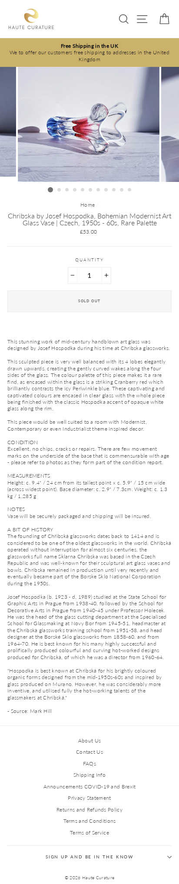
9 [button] (114, 190)
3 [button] (67, 190)
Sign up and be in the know (90, 856)
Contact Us (89, 752)
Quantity (89, 259)
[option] (89, 53)
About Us (89, 740)
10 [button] (122, 190)
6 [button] (91, 190)
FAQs (89, 763)
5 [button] (83, 190)
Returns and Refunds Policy (89, 809)
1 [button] (50, 189)
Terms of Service (89, 832)
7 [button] (98, 190)
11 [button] (130, 190)
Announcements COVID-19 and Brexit (89, 786)
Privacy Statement (89, 798)
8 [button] (106, 190)
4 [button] (75, 190)
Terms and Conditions (89, 821)
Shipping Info (89, 775)
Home (87, 204)
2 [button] (59, 190)
